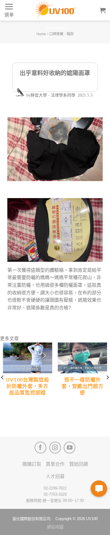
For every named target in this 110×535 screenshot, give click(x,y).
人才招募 (55, 476)
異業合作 (55, 464)
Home (41, 34)
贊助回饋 (78, 464)
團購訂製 (31, 464)
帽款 (70, 34)
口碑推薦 (56, 34)
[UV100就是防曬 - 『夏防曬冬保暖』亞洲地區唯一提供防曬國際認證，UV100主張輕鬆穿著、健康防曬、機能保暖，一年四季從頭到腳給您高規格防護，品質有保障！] (55, 10)
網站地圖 (55, 527)
